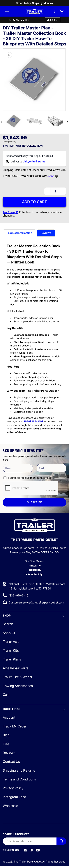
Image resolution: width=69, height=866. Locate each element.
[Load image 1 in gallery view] (13, 121)
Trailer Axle (11, 641)
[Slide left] (1, 122)
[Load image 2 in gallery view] (34, 121)
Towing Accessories (18, 686)
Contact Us (11, 761)
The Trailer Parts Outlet (28, 861)
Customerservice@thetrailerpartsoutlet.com (36, 602)
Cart (6, 694)
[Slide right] (67, 122)
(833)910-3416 (20, 20)
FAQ (6, 744)
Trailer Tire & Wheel (17, 677)
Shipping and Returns (19, 770)
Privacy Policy (13, 788)
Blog (6, 735)
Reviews (9, 753)
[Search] (61, 841)
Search (8, 624)
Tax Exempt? (10, 212)
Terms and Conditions (19, 779)
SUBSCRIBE (34, 502)
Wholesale (10, 805)
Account (9, 717)
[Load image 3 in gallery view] (55, 121)
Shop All (9, 633)
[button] (7, 11)
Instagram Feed (14, 797)
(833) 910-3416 (18, 595)
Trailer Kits (11, 650)
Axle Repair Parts (15, 668)
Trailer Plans (12, 659)
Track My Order (14, 726)
